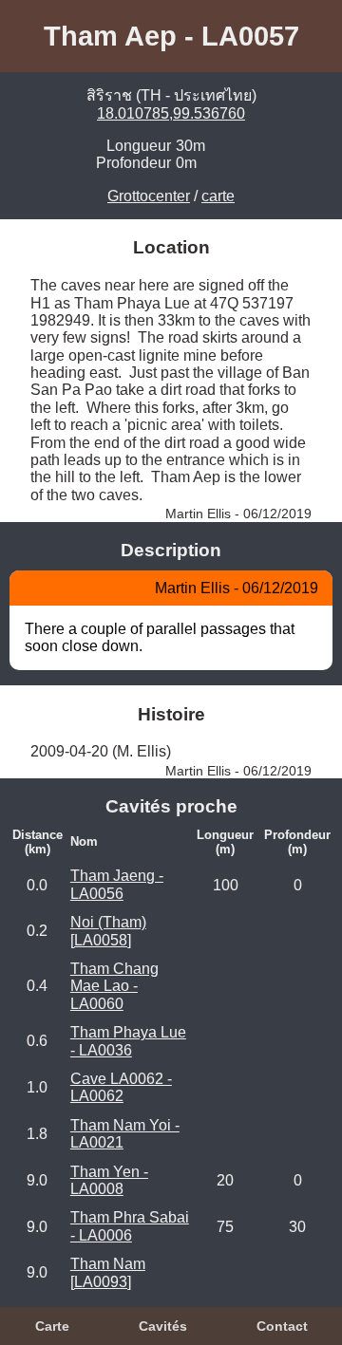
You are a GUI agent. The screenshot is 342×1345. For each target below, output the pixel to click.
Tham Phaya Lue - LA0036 (128, 1040)
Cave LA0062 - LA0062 (121, 1087)
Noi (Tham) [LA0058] (108, 930)
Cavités (163, 1326)
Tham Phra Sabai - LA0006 (129, 1225)
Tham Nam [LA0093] (107, 1272)
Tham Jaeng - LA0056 (116, 884)
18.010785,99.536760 (171, 113)
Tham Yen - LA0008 (109, 1180)
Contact (282, 1326)
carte (218, 196)
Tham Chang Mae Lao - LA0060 (114, 986)
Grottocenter (148, 196)
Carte (52, 1326)
